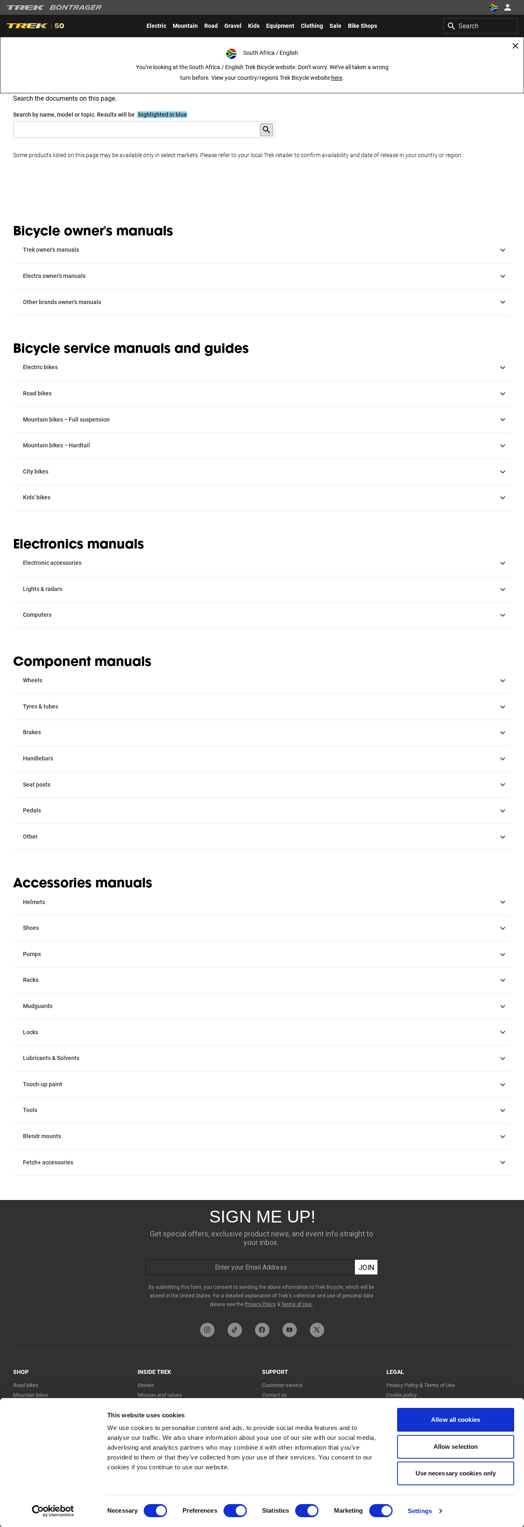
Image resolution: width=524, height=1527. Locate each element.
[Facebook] (262, 1330)
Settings (420, 1510)
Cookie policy (401, 1395)
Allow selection (456, 1446)
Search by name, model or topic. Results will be (100, 114)
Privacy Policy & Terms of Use (420, 1385)
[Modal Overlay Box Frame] (262, 1259)
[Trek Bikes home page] (26, 7)
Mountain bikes (30, 1395)
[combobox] (480, 26)
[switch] (235, 1510)
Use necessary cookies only (456, 1473)
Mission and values (160, 1395)
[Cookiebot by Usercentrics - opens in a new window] (53, 1511)
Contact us (274, 1395)
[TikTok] (235, 1330)
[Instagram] (207, 1330)
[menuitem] (156, 26)
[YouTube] (289, 1330)
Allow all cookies (455, 1419)
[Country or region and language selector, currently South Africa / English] (494, 7)
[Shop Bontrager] (76, 7)
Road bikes (25, 1385)
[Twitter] (317, 1330)
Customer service (282, 1385)
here (336, 77)
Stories (146, 1385)
